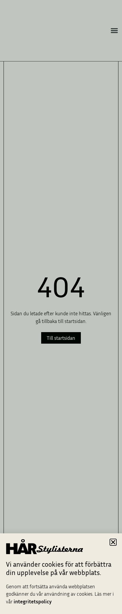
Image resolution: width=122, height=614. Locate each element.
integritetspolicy (33, 601)
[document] (61, 307)
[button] (113, 542)
